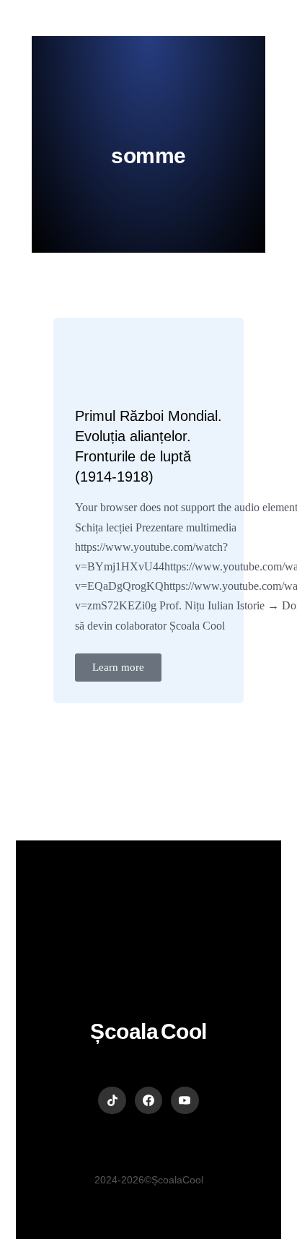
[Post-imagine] (107, 363)
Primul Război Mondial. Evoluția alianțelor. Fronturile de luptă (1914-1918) (148, 446)
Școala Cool (148, 1031)
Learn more (118, 667)
